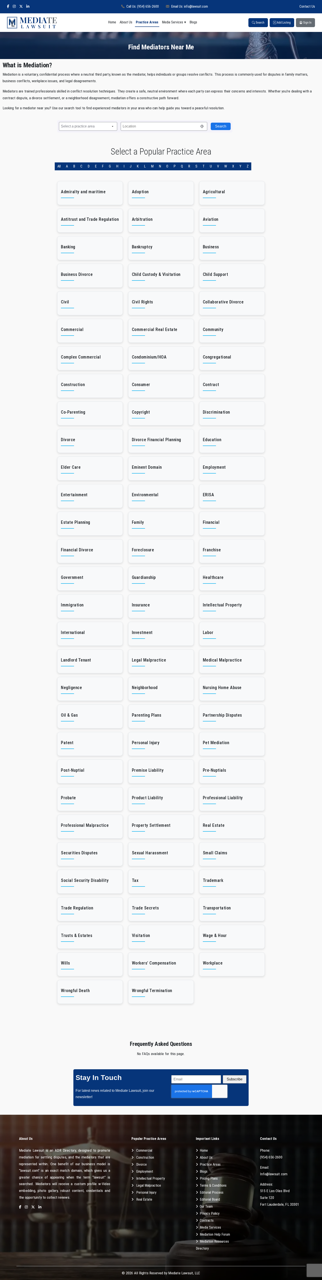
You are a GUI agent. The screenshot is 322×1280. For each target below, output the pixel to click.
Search (259, 22)
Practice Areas (147, 22)
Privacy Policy (209, 1213)
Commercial (144, 1150)
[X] (21, 6)
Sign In (307, 22)
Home (112, 22)
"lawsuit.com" (29, 1170)
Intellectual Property (150, 1178)
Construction (145, 1157)
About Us (126, 22)
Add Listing (283, 22)
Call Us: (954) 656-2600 (142, 6)
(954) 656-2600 (271, 1157)
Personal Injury (146, 1192)
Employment (144, 1171)
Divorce (141, 1164)
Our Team (206, 1206)
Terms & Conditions (213, 1185)
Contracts (207, 1220)
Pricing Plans (209, 1178)
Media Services (172, 22)
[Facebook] (8, 6)
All (59, 166)
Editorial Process (211, 1192)
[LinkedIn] (27, 6)
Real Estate (144, 1199)
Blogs (193, 22)
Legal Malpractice (148, 1185)
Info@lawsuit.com (273, 1174)
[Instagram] (14, 6)
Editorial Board (210, 1199)
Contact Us (307, 6)
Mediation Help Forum (215, 1234)
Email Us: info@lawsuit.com (189, 6)
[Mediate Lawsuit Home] (32, 22)
